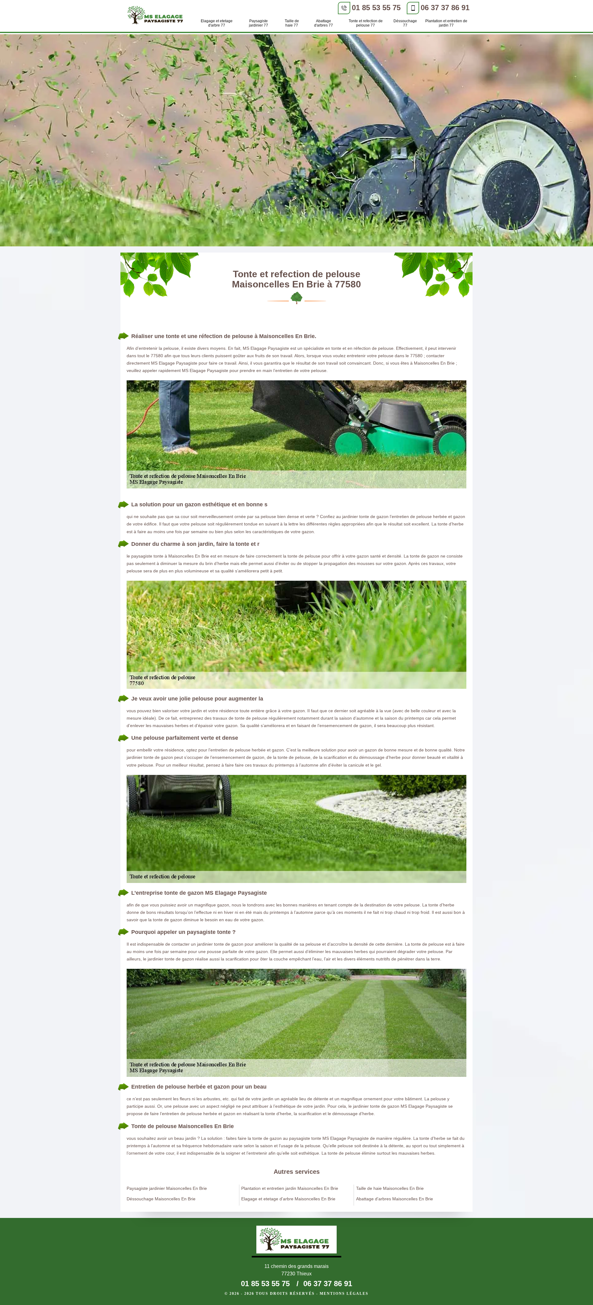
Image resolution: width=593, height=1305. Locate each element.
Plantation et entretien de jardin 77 (446, 23)
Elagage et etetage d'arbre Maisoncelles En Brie (288, 1198)
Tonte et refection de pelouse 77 (366, 23)
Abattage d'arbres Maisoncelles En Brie (394, 1198)
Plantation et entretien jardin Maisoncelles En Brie (289, 1188)
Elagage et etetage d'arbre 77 (217, 23)
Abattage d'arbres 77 (323, 23)
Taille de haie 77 (292, 23)
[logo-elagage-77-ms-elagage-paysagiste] (156, 16)
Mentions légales (344, 1293)
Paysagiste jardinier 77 (258, 23)
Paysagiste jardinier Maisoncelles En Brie (167, 1188)
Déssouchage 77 (405, 23)
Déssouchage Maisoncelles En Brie (161, 1198)
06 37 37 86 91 (445, 7)
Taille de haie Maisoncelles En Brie (390, 1188)
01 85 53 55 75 (376, 7)
